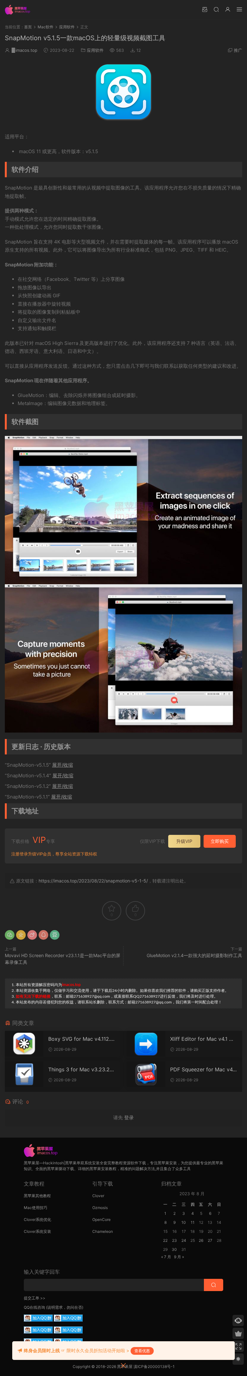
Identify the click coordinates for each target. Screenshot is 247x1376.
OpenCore (101, 1219)
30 (174, 1249)
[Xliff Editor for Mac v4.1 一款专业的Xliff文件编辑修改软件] (146, 1044)
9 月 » (179, 1256)
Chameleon (102, 1231)
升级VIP (184, 841)
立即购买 (220, 841)
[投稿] (204, 9)
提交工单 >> (34, 1298)
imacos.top (24, 50)
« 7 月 (166, 1256)
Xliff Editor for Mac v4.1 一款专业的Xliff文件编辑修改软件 (203, 1039)
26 (201, 1240)
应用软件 (95, 50)
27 (210, 1240)
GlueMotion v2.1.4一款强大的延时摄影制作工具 (194, 955)
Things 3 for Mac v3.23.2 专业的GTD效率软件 (79, 1069)
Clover (98, 1195)
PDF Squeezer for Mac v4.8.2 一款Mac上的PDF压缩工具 (203, 1069)
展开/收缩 (62, 765)
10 (183, 1222)
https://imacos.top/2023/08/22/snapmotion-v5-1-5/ (93, 880)
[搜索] (216, 9)
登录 (129, 1117)
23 (174, 1240)
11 (193, 1222)
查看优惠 (142, 1350)
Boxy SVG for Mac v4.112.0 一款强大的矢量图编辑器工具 (81, 1039)
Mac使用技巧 (35, 1207)
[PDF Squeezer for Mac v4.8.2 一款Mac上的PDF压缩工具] (146, 1074)
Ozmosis (100, 1207)
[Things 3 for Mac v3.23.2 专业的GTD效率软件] (24, 1074)
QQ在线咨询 (34, 1307)
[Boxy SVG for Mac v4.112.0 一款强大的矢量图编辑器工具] (24, 1044)
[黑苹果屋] (19, 9)
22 (165, 1240)
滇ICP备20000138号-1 (154, 1366)
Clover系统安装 (37, 1231)
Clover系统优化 (37, 1219)
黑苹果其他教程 (37, 1195)
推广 (238, 50)
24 (183, 1240)
